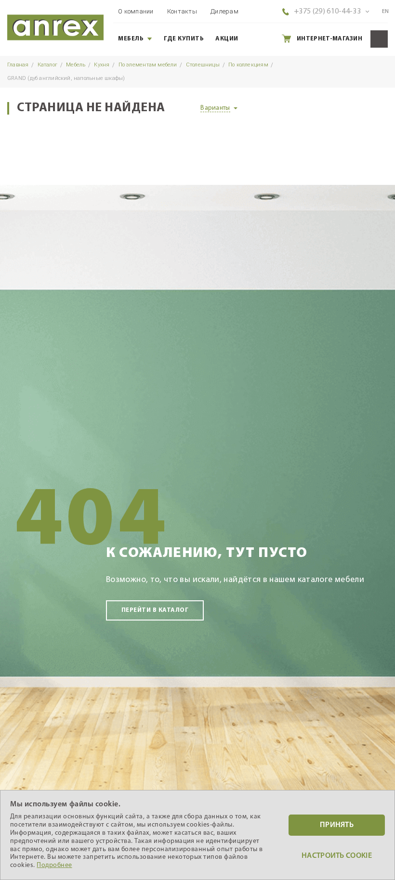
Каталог (48, 65)
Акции (226, 39)
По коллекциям (248, 65)
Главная (18, 65)
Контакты (182, 11)
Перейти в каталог (154, 610)
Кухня (101, 65)
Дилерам (224, 11)
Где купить (184, 39)
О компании (136, 11)
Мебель (131, 39)
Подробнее (54, 865)
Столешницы (203, 65)
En (385, 11)
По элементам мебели (147, 65)
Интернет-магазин (329, 39)
